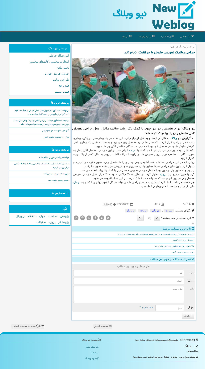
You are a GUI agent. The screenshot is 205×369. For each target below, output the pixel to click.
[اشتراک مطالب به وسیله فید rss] (108, 217)
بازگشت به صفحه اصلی (26, 326)
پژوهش (64, 216)
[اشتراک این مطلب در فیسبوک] (95, 217)
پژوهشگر (63, 222)
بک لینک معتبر (92, 347)
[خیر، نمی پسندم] (140, 218)
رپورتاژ (125, 36)
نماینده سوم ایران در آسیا (183, 252)
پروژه (163, 174)
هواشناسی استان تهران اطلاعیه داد (54, 157)
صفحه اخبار (101, 326)
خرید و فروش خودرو (57, 73)
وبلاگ (174, 138)
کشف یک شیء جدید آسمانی (183, 240)
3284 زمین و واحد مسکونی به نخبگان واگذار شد (174, 246)
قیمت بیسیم (62, 91)
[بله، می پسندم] (157, 218)
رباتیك (130, 210)
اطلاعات (52, 216)
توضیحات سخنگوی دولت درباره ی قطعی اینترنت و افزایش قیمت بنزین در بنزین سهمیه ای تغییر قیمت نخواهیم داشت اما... (41, 122)
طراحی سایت (61, 79)
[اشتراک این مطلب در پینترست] (82, 217)
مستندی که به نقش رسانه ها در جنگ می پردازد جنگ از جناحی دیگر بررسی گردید (41, 166)
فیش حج (64, 85)
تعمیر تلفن (63, 67)
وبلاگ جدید (166, 36)
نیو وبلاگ (130, 13)
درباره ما (94, 353)
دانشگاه (31, 216)
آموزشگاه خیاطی (59, 55)
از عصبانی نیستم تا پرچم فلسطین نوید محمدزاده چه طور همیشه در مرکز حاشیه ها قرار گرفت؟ (156, 234)
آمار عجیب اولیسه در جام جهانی (55, 130)
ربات (132, 150)
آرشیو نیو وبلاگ (145, 36)
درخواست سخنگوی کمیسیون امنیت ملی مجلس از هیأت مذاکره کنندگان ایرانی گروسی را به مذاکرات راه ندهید (42, 112)
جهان (42, 216)
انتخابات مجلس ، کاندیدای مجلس (49, 61)
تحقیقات (41, 222)
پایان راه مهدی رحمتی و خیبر (56, 137)
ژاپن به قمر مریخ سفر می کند (56, 174)
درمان (76, 182)
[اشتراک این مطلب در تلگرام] (102, 217)
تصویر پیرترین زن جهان (58, 180)
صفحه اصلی (185, 36)
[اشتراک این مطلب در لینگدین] (76, 217)
